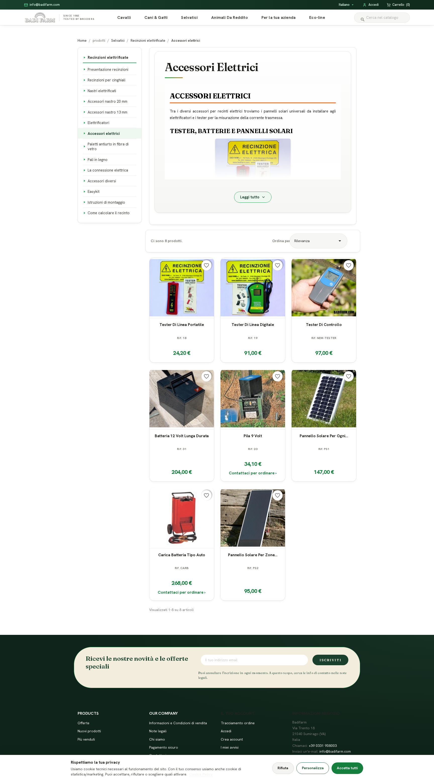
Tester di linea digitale (253, 324)
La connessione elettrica (108, 170)
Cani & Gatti (156, 17)
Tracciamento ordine (238, 723)
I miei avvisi (230, 747)
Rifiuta (283, 768)
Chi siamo (157, 739)
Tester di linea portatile (181, 324)
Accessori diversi (102, 181)
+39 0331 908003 (323, 745)
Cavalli (124, 17)
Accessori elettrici (104, 133)
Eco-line (317, 17)
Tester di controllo (324, 324)
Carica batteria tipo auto (181, 554)
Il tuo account (237, 713)
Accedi (226, 731)
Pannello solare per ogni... (324, 435)
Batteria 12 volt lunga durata (182, 435)
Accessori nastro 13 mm (107, 112)
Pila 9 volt (253, 435)
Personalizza (313, 768)
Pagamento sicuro (163, 747)
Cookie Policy (201, 774)
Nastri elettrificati (102, 90)
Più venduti (86, 739)
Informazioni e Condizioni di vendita (178, 723)
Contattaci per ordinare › (253, 473)
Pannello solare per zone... (253, 554)
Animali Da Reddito (229, 17)
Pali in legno (97, 159)
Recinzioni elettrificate (108, 57)
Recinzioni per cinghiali (106, 80)
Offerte (83, 723)
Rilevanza (318, 241)
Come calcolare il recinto (109, 212)
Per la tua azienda (278, 17)
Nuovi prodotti (89, 731)
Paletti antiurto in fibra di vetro (108, 146)
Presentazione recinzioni (108, 69)
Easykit (93, 191)
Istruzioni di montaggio (106, 202)
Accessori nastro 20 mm (107, 101)
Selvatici (189, 17)
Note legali (158, 731)
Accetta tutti (347, 768)
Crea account (232, 739)
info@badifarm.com (335, 751)
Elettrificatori (98, 122)
